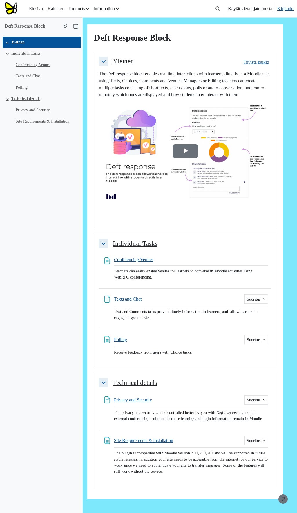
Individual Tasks (25, 53)
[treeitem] (41, 42)
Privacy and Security (33, 110)
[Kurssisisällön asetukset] (65, 26)
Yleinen (18, 42)
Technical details (25, 99)
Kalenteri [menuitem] (56, 8)
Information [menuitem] (104, 8)
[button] (218, 8)
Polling (22, 87)
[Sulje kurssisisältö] (75, 26)
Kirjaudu (285, 8)
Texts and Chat (28, 76)
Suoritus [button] (254, 299)
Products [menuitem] (77, 8)
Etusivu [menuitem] (36, 8)
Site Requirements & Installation (42, 121)
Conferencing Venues (33, 65)
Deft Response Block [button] (25, 25)
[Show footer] (283, 499)
